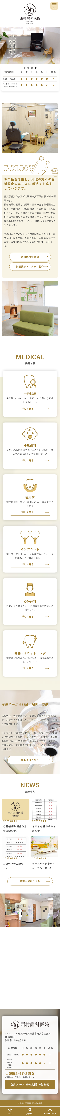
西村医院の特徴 (30, 256)
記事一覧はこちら (30, 881)
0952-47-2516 (21, 1073)
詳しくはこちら (30, 760)
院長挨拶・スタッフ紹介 (30, 266)
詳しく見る (27, 408)
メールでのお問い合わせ (32, 1084)
